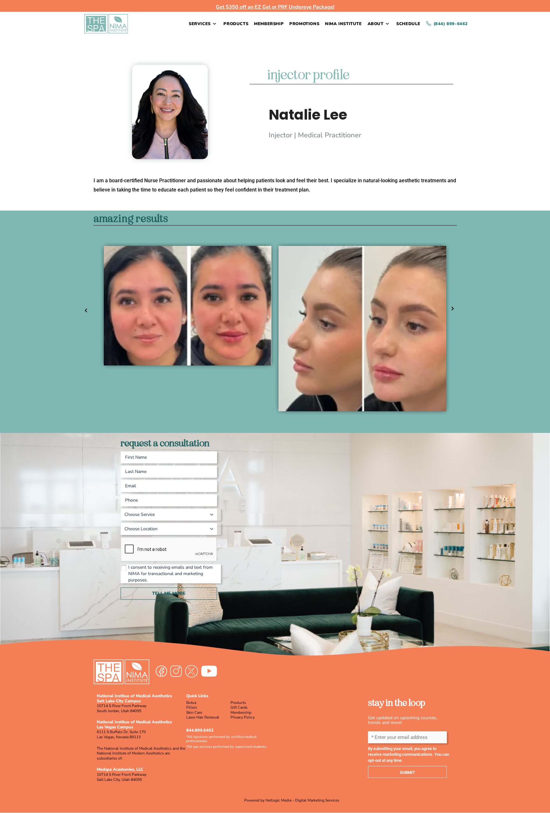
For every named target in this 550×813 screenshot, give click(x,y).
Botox (191, 702)
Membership (240, 712)
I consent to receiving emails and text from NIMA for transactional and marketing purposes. (170, 573)
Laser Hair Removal (202, 717)
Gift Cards (239, 707)
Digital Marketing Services (317, 800)
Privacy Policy (242, 717)
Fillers (191, 707)
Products (238, 702)
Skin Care (194, 712)
